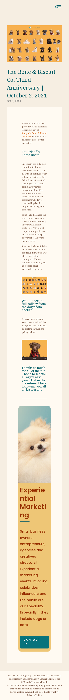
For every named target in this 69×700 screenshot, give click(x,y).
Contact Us (32, 642)
